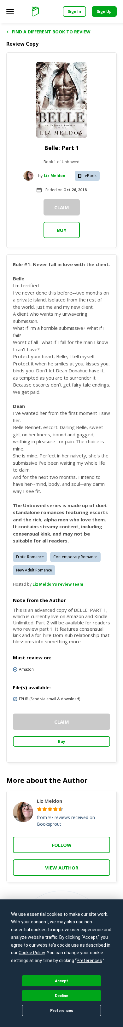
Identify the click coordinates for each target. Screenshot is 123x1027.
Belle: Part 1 (61, 148)
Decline (61, 996)
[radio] (39, 809)
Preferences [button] (89, 960)
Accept (61, 981)
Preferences (61, 1010)
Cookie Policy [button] (32, 952)
